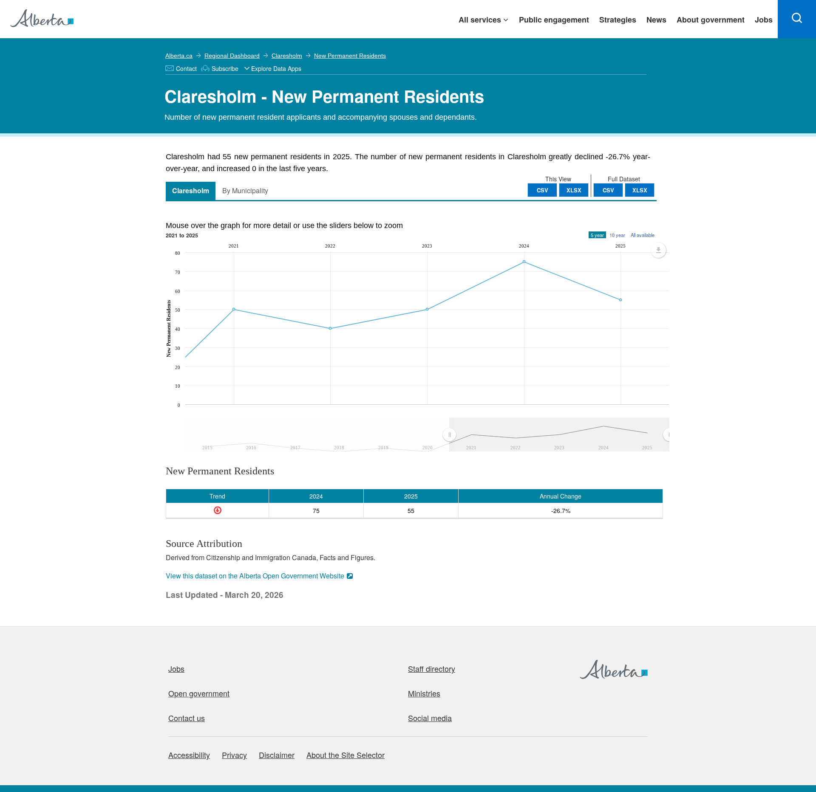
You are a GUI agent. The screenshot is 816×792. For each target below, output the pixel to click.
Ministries (424, 693)
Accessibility (189, 754)
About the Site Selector (345, 754)
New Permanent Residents (350, 55)
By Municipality (245, 190)
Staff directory (431, 668)
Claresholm (287, 55)
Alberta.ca (179, 55)
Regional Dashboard (232, 55)
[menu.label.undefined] (658, 250)
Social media (430, 717)
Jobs (176, 668)
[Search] (797, 19)
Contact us (186, 717)
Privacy (234, 754)
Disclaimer (277, 754)
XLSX (639, 190)
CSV (608, 190)
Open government (199, 693)
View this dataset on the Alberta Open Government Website (255, 576)
